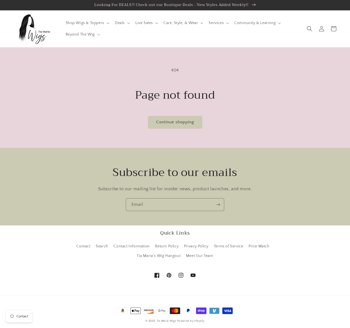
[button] (87, 23)
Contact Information (131, 246)
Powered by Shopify (191, 321)
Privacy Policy (196, 246)
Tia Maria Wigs (166, 321)
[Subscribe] (218, 204)
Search (102, 246)
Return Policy (167, 246)
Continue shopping (175, 122)
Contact (83, 246)
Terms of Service (228, 246)
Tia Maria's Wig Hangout (158, 256)
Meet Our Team (199, 256)
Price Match (259, 246)
